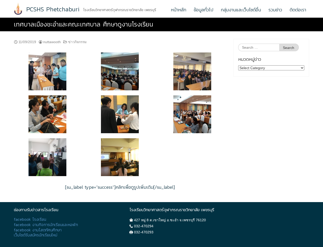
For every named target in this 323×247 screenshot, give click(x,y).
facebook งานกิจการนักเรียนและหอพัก (46, 225)
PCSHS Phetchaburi (52, 9)
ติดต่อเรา (298, 10)
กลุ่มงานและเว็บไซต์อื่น (241, 10)
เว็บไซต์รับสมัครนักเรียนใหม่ (35, 235)
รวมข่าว (275, 10)
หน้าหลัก (178, 10)
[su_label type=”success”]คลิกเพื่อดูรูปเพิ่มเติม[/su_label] (120, 187)
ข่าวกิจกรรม (77, 42)
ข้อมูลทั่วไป (203, 10)
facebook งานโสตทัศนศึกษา (38, 230)
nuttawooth (52, 42)
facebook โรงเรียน (30, 219)
